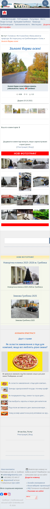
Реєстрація (22, 147)
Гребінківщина (6, 24)
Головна (11, 35)
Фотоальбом (22, 35)
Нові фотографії (9, 19)
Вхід (30, 147)
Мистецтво (37, 24)
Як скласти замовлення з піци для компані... (28, 383)
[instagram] (9, 495)
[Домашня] (3, 14)
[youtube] (6, 495)
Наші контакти (7, 469)
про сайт (16, 482)
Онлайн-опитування (36, 482)
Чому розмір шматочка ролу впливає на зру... (29, 413)
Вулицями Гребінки (22, 21)
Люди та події (6, 21)
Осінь (41, 38)
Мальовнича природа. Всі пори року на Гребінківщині (21, 37)
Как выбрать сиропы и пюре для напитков (28, 401)
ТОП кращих (22, 19)
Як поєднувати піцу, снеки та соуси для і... (27, 395)
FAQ (29, 488)
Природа (36, 21)
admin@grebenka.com (12, 474)
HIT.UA (28, 496)
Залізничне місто (22, 24)
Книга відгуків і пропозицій (39, 485)
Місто (42, 19)
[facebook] (2, 495)
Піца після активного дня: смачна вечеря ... (28, 407)
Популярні (34, 19)
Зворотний (8, 480)
